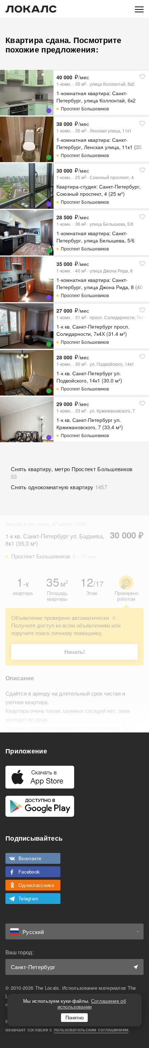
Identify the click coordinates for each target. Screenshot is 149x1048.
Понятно (74, 1017)
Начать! (74, 652)
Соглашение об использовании (92, 1003)
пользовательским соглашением (91, 1029)
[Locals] (31, 9)
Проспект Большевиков (85, 108)
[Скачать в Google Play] (39, 806)
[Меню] (139, 9)
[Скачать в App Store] (39, 777)
